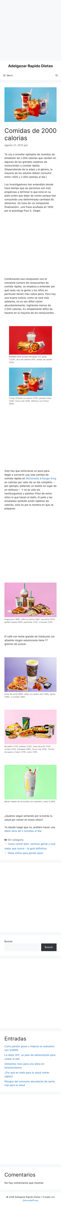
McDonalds (32, 478)
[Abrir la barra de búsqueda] (56, 75)
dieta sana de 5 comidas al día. (23, 830)
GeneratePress (30, 1200)
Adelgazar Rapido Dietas (30, 66)
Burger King (49, 478)
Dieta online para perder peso (25, 853)
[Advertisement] (30, 30)
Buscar (8, 941)
